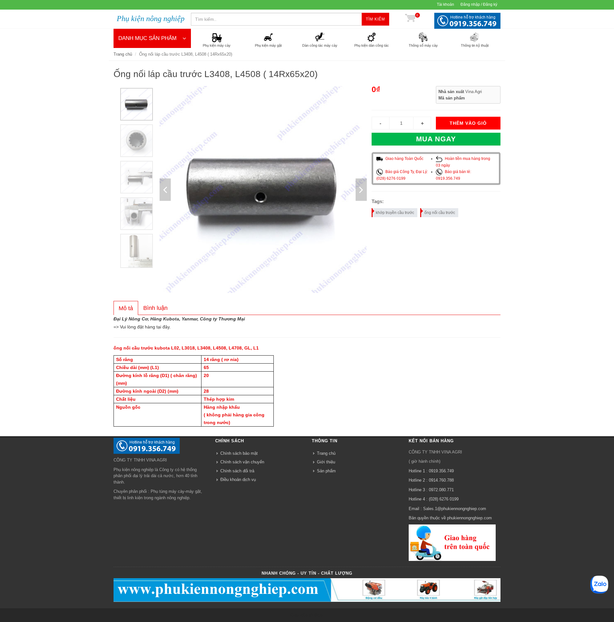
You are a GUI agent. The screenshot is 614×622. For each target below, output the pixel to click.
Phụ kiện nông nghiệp (151, 18)
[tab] (126, 308)
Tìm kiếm (375, 19)
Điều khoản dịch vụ (238, 479)
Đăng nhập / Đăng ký (478, 4)
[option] (136, 104)
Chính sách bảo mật (239, 453)
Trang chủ (123, 54)
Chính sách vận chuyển (242, 462)
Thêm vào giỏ (468, 123)
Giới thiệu (326, 462)
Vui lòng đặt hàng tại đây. (145, 326)
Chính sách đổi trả (237, 470)
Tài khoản (445, 4)
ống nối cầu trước (439, 212)
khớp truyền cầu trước (395, 212)
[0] (410, 19)
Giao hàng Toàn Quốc (403, 158)
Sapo (319, 614)
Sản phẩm (326, 470)
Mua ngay (436, 139)
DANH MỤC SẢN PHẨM (147, 38)
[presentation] (126, 308)
